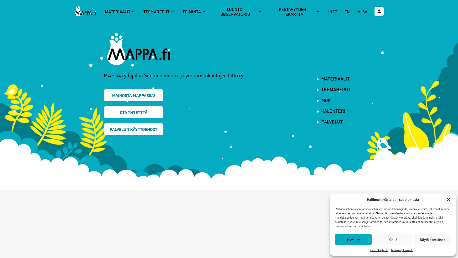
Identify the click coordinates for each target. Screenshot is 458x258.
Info (332, 11)
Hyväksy (353, 239)
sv (364, 11)
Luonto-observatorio (241, 11)
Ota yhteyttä (133, 112)
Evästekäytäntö (379, 250)
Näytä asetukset (432, 239)
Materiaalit (120, 11)
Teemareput (159, 11)
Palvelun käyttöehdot (133, 129)
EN (347, 11)
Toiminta (194, 11)
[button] (448, 199)
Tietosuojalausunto (402, 250)
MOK (326, 100)
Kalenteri (333, 110)
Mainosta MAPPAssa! (133, 95)
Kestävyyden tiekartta (300, 11)
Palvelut (332, 121)
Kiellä (393, 239)
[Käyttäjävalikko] (379, 11)
